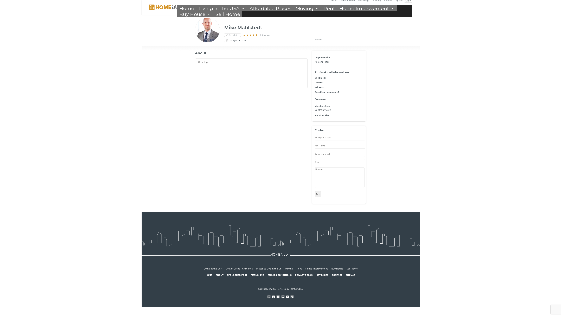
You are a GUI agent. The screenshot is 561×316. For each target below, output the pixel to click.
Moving (304, 8)
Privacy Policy (304, 275)
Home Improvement (364, 8)
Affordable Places (270, 8)
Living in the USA (219, 8)
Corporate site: (322, 57)
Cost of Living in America (239, 268)
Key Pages (322, 275)
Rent (329, 8)
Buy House (192, 14)
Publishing (257, 275)
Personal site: (322, 62)
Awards (319, 39)
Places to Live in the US (269, 268)
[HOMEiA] (163, 7)
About (220, 275)
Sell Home (227, 14)
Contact (337, 275)
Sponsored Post (237, 275)
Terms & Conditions (280, 275)
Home (186, 8)
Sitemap (350, 275)
